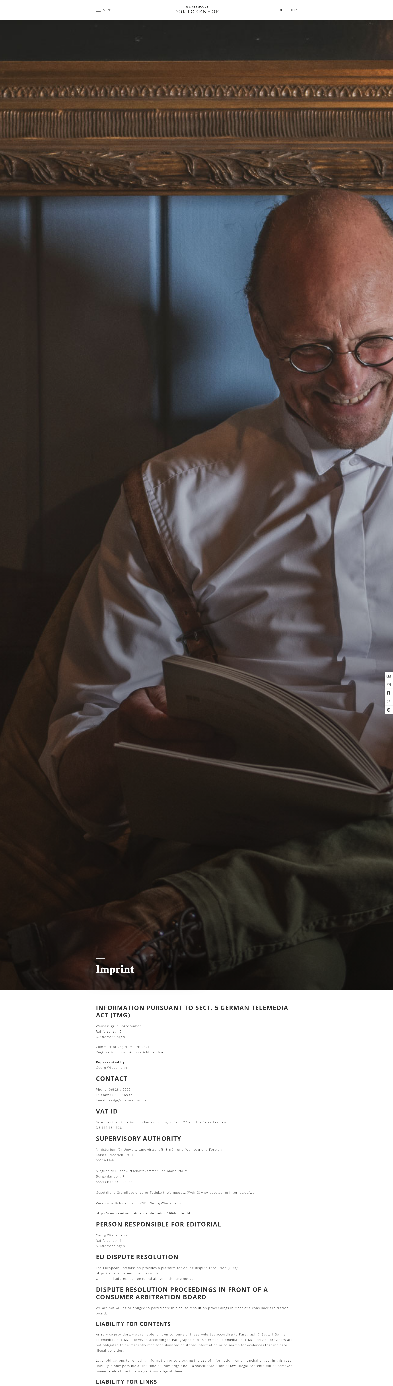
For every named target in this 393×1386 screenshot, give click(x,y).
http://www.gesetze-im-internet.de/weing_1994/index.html (145, 1213)
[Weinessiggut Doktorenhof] (196, 10)
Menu (108, 10)
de (281, 10)
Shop (292, 10)
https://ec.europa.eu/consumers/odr (127, 1273)
